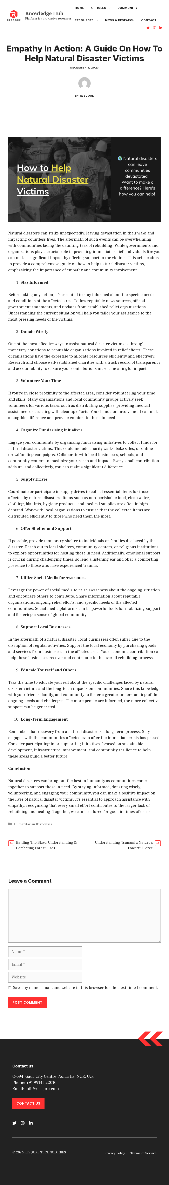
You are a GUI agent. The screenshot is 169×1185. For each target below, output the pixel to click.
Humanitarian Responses (33, 824)
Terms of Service (143, 1153)
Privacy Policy (114, 1153)
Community (127, 7)
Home (79, 7)
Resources (84, 20)
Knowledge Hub (44, 13)
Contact (149, 20)
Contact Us (28, 1103)
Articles (98, 7)
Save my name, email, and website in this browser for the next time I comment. (85, 987)
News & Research (120, 20)
